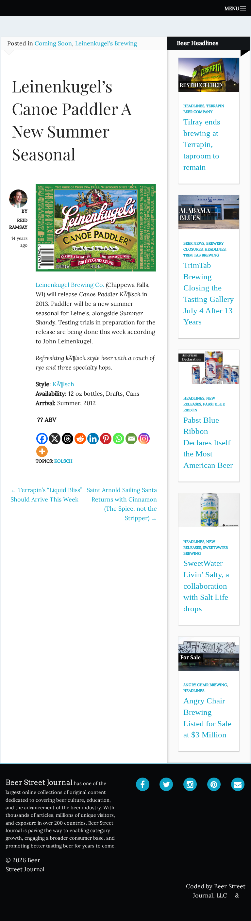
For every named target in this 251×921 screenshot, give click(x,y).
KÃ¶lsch (63, 384)
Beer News (193, 243)
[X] (54, 438)
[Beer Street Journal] (125, 8)
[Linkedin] (93, 438)
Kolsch (63, 461)
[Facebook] (42, 438)
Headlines (193, 106)
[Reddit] (80, 438)
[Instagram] (144, 438)
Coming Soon (53, 43)
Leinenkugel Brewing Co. (70, 284)
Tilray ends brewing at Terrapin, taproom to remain (201, 144)
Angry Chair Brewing (205, 685)
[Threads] (67, 438)
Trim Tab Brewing (201, 255)
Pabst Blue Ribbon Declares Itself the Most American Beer (208, 443)
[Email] (131, 438)
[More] (42, 451)
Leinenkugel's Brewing (106, 43)
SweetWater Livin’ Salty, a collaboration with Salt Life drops (206, 586)
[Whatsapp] (118, 438)
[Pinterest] (105, 438)
